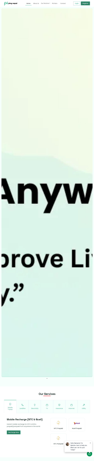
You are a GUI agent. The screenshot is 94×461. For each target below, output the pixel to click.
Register (85, 3)
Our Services (45, 3)
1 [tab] (47, 378)
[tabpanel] (47, 192)
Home (28, 3)
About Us (36, 3)
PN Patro (54, 3)
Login (77, 3)
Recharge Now (13, 432)
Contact (63, 3)
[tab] (10, 406)
